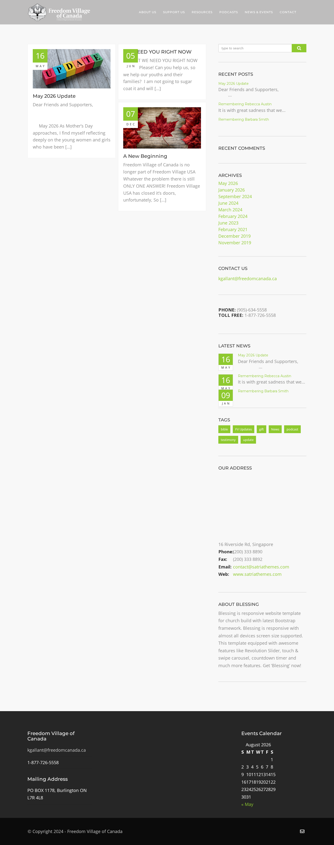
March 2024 (230, 210)
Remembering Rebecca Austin (245, 104)
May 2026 (228, 183)
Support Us (174, 12)
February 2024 (232, 216)
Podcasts (228, 12)
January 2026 (231, 190)
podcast (292, 429)
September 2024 (235, 196)
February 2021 (232, 229)
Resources (202, 12)
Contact (288, 12)
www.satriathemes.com (257, 574)
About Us (147, 12)
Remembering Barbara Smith (243, 119)
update (248, 440)
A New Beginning (145, 156)
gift (261, 429)
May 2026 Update (54, 96)
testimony (228, 440)
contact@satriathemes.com (261, 567)
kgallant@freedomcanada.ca (247, 278)
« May (247, 804)
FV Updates (243, 429)
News (275, 429)
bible (224, 429)
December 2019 (234, 236)
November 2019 (234, 243)
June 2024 (228, 203)
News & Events (259, 12)
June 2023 (228, 223)
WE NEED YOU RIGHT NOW (157, 52)
